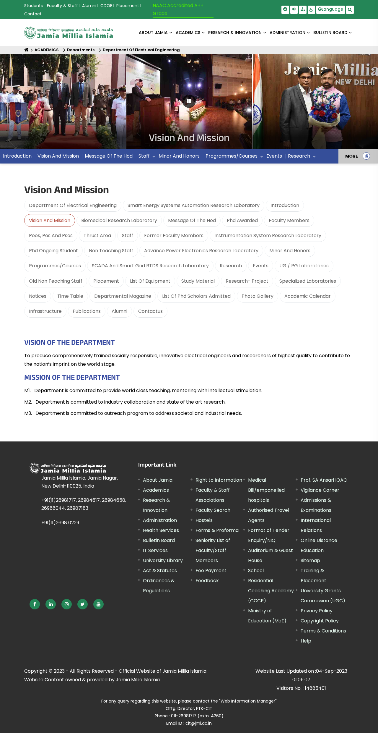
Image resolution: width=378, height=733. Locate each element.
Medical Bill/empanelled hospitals (266, 490)
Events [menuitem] (274, 156)
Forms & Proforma (217, 530)
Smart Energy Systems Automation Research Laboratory (194, 205)
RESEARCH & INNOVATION (235, 32)
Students (33, 6)
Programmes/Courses (55, 265)
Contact (33, 14)
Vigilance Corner (320, 490)
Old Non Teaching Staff (55, 281)
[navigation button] (21, 104)
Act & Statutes (160, 570)
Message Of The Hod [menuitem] (109, 156)
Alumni (89, 6)
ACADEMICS (188, 32)
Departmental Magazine (122, 296)
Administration (160, 520)
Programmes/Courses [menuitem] (232, 156)
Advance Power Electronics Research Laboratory (201, 250)
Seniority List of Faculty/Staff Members (212, 550)
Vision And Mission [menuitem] (58, 156)
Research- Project (247, 281)
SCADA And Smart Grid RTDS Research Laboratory (150, 265)
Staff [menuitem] (144, 156)
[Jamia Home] (68, 468)
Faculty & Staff (62, 6)
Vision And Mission (49, 220)
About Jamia (153, 32)
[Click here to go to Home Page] (68, 32)
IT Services (155, 550)
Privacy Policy (317, 610)
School (256, 570)
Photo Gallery (257, 296)
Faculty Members (289, 220)
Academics (156, 490)
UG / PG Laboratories (304, 265)
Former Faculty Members (173, 235)
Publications (87, 311)
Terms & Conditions (323, 630)
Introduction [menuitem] (17, 156)
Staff (127, 235)
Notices (37, 296)
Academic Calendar (307, 296)
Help (306, 640)
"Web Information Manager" (248, 701)
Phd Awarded (242, 220)
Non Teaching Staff (111, 250)
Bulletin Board (159, 540)
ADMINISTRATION (287, 32)
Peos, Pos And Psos (51, 235)
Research (231, 265)
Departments (80, 50)
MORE (351, 156)
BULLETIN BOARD (330, 32)
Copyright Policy (320, 620)
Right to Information (218, 480)
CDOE (106, 6)
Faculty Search (212, 510)
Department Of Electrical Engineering (141, 50)
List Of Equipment (150, 281)
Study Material (198, 281)
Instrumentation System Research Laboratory (267, 235)
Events (260, 265)
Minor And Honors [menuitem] (179, 156)
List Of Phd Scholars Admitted (196, 296)
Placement (127, 6)
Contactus (150, 311)
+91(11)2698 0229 (60, 522)
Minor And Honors (289, 250)
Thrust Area (97, 235)
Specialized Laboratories (307, 281)
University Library (163, 560)
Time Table (70, 296)
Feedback (207, 580)
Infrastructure (45, 311)
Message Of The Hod (192, 220)
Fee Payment (211, 570)
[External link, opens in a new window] (35, 604)
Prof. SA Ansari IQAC (324, 480)
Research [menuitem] (299, 156)
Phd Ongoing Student (53, 250)
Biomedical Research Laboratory (119, 220)
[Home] (26, 50)
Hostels (204, 520)
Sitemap (310, 560)
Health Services (161, 530)
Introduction (285, 205)
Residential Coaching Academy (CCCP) (271, 590)
